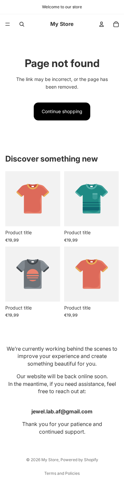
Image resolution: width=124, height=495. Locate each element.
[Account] (101, 24)
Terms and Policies (62, 473)
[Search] (22, 24)
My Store (50, 459)
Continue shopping (62, 111)
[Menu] (7, 24)
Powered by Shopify (79, 459)
